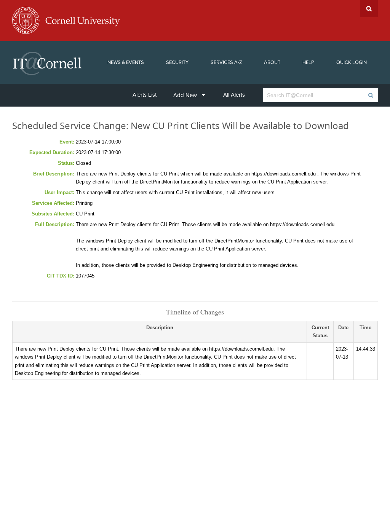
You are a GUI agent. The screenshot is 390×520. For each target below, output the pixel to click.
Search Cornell (369, 8)
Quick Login (351, 62)
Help (308, 62)
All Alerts (234, 94)
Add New (185, 95)
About (272, 62)
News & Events (125, 62)
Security (177, 62)
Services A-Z (226, 62)
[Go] (370, 95)
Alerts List (145, 94)
